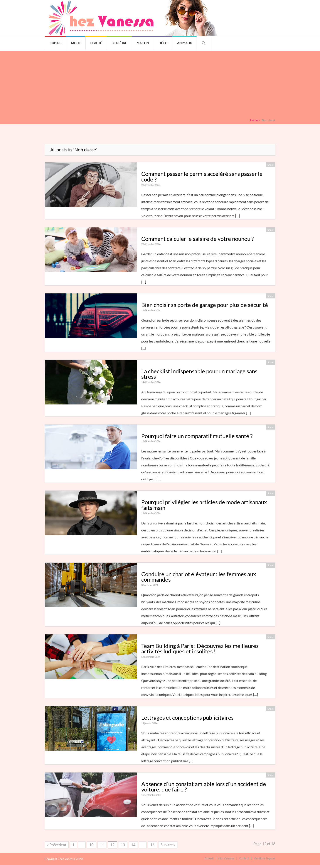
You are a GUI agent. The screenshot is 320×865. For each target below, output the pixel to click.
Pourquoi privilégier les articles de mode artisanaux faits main (204, 505)
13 (123, 845)
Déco (163, 43)
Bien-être (119, 43)
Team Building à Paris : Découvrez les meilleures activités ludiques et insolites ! (200, 648)
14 (133, 845)
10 (91, 845)
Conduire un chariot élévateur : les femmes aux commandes (198, 577)
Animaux (184, 43)
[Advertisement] (160, 85)
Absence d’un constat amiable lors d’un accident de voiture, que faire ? (203, 787)
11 (102, 845)
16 (152, 845)
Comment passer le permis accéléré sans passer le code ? (202, 176)
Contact (244, 858)
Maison (143, 43)
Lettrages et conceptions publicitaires (187, 717)
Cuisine (55, 43)
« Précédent (56, 845)
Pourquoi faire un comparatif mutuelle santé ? (197, 436)
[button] (204, 43)
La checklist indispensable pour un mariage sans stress (199, 374)
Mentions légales (264, 858)
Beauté (96, 43)
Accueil (209, 858)
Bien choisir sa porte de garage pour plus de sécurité (204, 304)
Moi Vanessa (226, 858)
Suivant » (168, 845)
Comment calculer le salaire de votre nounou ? (197, 238)
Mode (76, 43)
